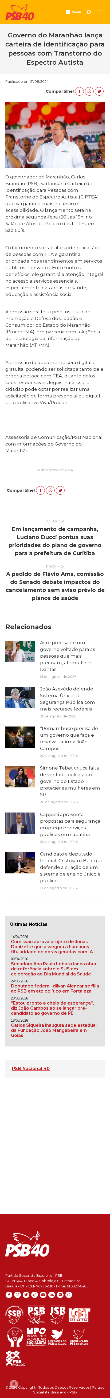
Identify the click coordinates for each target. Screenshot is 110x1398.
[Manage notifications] (14, 1384)
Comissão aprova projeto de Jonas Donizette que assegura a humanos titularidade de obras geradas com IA (52, 946)
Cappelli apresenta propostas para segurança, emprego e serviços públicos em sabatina (70, 824)
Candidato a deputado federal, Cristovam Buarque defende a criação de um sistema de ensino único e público (72, 867)
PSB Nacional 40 (31, 1068)
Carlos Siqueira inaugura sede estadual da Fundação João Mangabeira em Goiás (54, 1030)
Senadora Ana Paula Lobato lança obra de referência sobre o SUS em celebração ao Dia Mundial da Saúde (53, 969)
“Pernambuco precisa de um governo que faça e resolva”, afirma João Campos (69, 738)
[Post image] (20, 651)
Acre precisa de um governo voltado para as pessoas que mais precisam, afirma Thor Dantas (67, 656)
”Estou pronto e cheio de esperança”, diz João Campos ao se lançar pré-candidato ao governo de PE (52, 1008)
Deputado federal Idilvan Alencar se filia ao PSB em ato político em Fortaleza (55, 988)
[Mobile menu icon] (100, 12)
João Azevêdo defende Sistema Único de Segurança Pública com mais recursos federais (67, 699)
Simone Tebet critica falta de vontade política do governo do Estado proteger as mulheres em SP (70, 781)
